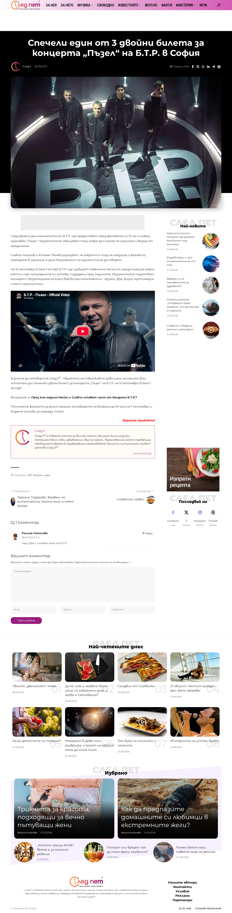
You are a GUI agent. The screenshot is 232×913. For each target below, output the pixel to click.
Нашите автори (182, 882)
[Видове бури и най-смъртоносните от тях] (210, 263)
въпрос (38, 475)
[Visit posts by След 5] (16, 67)
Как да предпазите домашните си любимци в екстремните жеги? (164, 817)
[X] (186, 517)
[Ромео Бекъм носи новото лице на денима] (163, 852)
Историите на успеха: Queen (194, 741)
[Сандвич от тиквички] (142, 667)
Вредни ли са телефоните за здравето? (178, 282)
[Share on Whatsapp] (203, 66)
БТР (30, 475)
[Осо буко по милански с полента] (142, 722)
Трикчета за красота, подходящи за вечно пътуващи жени (53, 817)
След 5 (27, 66)
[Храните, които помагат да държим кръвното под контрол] (210, 241)
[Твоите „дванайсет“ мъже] (37, 667)
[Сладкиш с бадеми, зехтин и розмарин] (210, 330)
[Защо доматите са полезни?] (37, 722)
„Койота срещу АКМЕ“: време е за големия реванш (56, 849)
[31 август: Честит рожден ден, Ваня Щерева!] (195, 667)
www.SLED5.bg (142, 453)
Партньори (182, 900)
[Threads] (213, 517)
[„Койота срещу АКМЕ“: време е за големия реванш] (24, 852)
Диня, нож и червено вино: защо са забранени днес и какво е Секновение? (86, 690)
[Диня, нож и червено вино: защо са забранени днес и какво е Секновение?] (89, 667)
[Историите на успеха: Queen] (195, 722)
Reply (149, 533)
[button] (218, 5)
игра (47, 475)
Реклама (182, 896)
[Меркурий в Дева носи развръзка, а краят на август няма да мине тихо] (89, 722)
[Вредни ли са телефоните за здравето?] (210, 285)
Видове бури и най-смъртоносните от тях (181, 261)
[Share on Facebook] (192, 66)
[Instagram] (199, 517)
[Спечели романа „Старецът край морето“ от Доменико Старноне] (210, 307)
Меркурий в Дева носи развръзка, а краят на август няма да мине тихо (89, 745)
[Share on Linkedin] (208, 66)
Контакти (182, 887)
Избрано (116, 772)
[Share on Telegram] (213, 66)
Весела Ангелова (27, 832)
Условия (182, 891)
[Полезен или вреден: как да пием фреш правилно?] (94, 852)
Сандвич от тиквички (136, 686)
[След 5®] (25, 5)
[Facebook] (173, 517)
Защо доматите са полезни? (36, 741)
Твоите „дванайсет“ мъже (34, 686)
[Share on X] (197, 66)
